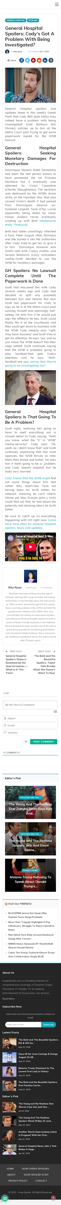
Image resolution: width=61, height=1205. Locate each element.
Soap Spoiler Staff (36, 1174)
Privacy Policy (17, 1180)
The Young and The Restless (31, 797)
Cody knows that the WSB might (27, 478)
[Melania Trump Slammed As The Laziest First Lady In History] (9, 1071)
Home (10, 1168)
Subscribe (48, 1024)
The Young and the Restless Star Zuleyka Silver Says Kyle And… (30, 808)
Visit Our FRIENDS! (20, 903)
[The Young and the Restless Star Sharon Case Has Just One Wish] (9, 1107)
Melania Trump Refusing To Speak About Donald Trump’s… (30, 881)
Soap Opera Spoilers (35, 1168)
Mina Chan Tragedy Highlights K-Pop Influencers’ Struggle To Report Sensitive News (31, 926)
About (11, 1174)
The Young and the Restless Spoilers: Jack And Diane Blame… (30, 845)
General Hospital (16, 20)
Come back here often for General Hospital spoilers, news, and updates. (30, 524)
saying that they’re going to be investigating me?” (30, 363)
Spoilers (33, 20)
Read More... (9, 998)
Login (6, 692)
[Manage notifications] (53, 1197)
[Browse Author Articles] (30, 576)
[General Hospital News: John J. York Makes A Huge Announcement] (9, 1149)
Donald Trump (30, 870)
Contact (41, 1180)
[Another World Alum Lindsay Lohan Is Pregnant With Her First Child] (9, 1135)
